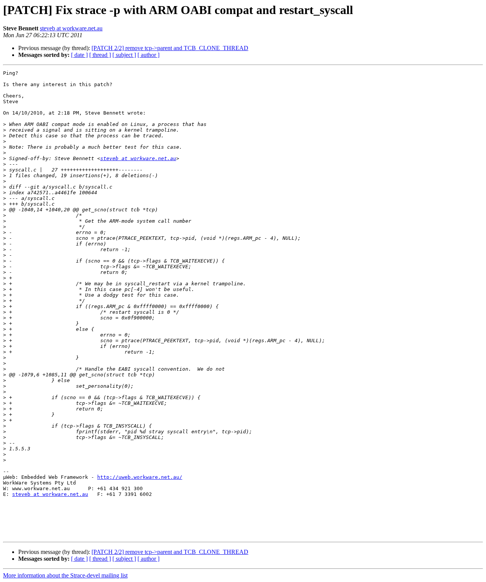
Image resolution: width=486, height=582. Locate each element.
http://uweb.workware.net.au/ (139, 477)
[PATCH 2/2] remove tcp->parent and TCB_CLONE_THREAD (170, 48)
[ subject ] (124, 55)
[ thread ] (100, 55)
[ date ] (79, 55)
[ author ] (148, 55)
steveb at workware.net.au (71, 28)
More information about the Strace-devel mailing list (65, 575)
